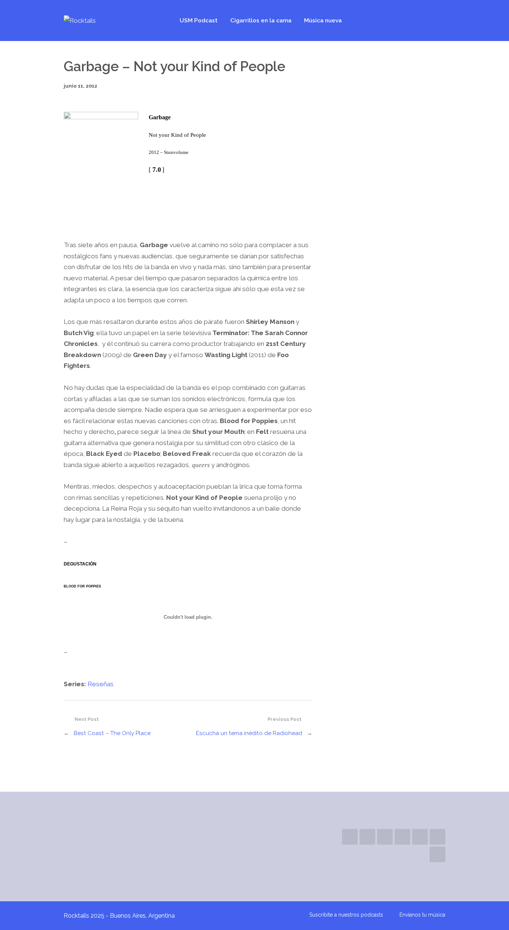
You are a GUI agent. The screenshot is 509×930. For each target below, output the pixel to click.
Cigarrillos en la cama (260, 20)
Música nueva (323, 20)
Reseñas (101, 684)
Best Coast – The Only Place (112, 733)
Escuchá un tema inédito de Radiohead (249, 733)
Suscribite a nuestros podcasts (346, 915)
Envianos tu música (422, 915)
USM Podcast (199, 20)
